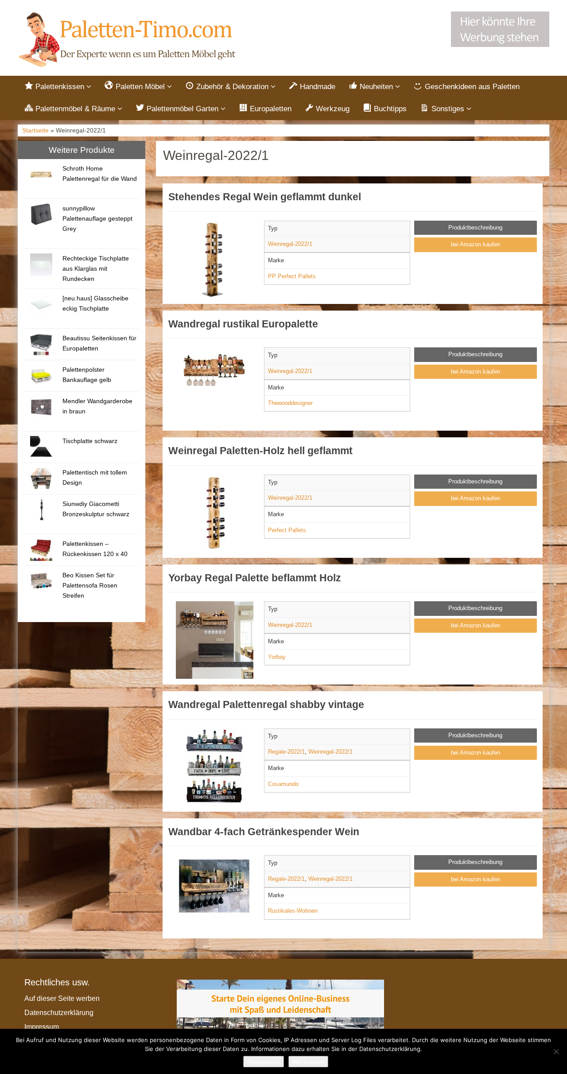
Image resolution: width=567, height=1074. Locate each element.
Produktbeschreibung (475, 227)
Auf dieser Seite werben (62, 998)
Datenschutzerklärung (58, 1012)
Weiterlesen (308, 1061)
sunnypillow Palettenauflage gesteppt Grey (97, 218)
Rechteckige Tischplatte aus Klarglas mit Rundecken (95, 268)
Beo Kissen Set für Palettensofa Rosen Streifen (89, 585)
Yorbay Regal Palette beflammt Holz (254, 578)
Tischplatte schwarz (89, 440)
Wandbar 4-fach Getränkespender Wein (263, 831)
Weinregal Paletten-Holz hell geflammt (260, 450)
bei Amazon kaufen (475, 244)
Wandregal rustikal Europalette (243, 324)
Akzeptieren (263, 1061)
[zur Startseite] (128, 40)
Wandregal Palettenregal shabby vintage (266, 704)
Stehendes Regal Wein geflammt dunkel (264, 196)
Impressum (41, 1027)
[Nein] (555, 1051)
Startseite (35, 130)
